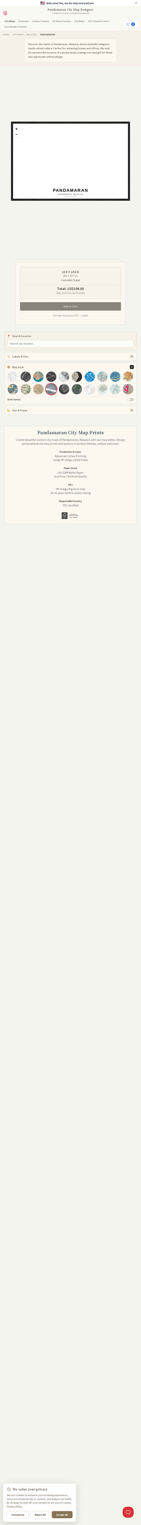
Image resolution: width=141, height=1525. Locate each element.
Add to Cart (71, 306)
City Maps (9, 21)
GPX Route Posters (98, 21)
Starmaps (24, 21)
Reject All (40, 1514)
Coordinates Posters (15, 26)
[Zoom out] (16, 134)
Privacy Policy (14, 1506)
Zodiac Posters (40, 21)
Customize (17, 1514)
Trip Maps (79, 21)
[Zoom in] (16, 129)
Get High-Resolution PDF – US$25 (70, 315)
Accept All (62, 1514)
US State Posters (61, 21)
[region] (72, 163)
